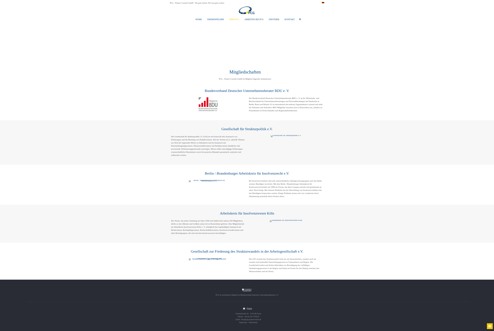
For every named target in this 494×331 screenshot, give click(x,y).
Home (199, 19)
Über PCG (234, 19)
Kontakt (290, 19)
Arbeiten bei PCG (254, 19)
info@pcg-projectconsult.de (251, 319)
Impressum (243, 322)
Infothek (274, 19)
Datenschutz (253, 322)
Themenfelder (215, 19)
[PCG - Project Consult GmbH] (247, 10)
